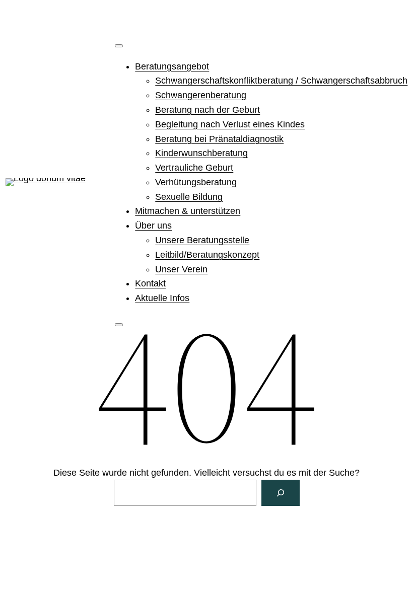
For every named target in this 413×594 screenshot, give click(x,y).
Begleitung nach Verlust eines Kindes (230, 124)
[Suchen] (280, 493)
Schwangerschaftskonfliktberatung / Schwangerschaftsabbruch (281, 81)
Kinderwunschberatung (201, 153)
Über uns (153, 225)
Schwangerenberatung (200, 95)
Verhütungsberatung (196, 182)
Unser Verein (181, 269)
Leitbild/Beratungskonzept (207, 255)
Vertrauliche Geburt (194, 168)
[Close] (119, 324)
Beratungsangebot (172, 66)
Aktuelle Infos (162, 298)
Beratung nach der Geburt (207, 110)
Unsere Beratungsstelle (202, 240)
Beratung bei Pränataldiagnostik (219, 139)
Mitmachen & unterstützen (187, 211)
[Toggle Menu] (119, 45)
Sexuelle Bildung (189, 197)
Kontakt (150, 283)
